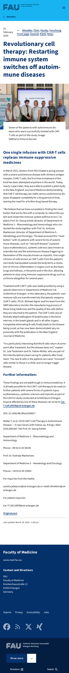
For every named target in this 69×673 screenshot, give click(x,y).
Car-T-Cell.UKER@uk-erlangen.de (34, 403)
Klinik (43, 34)
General (34, 34)
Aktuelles (27, 30)
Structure (14, 669)
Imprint (7, 612)
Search (50, 669)
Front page (23, 34)
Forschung (55, 30)
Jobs (46, 612)
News (50, 34)
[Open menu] (63, 7)
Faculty (44, 30)
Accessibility (33, 612)
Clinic (36, 30)
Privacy (19, 612)
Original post (10, 513)
